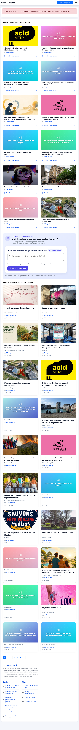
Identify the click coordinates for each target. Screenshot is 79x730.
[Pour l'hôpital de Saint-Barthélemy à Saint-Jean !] (20, 213)
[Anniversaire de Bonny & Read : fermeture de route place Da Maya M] (58, 111)
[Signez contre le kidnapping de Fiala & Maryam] (20, 146)
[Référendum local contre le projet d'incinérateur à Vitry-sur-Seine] (20, 42)
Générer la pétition (19, 268)
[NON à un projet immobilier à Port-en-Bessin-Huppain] (58, 77)
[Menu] (76, 3)
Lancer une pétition (65, 2)
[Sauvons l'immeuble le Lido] (58, 180)
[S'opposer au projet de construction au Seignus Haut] (58, 213)
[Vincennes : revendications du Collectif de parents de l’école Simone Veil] (58, 146)
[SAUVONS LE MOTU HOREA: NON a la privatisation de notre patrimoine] (20, 77)
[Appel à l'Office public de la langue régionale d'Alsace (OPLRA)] (58, 42)
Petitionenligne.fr (8, 3)
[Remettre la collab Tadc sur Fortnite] (20, 180)
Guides (5, 682)
